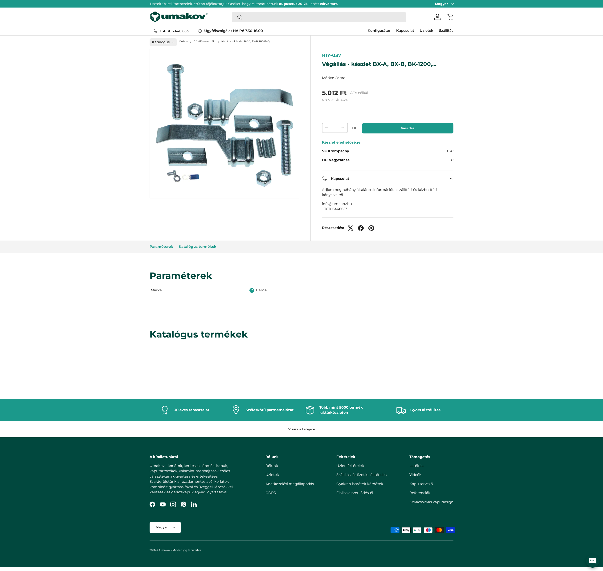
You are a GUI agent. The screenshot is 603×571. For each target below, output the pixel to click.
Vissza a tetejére (301, 429)
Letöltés (416, 465)
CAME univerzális (205, 41)
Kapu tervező (421, 484)
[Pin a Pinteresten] (371, 228)
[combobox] (319, 17)
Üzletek (426, 30)
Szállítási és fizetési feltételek (361, 474)
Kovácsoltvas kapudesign (431, 502)
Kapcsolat (405, 30)
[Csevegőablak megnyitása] (592, 561)
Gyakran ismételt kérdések (359, 484)
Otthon (183, 41)
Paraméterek (161, 246)
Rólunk (271, 465)
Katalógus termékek (197, 246)
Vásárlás (407, 128)
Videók (415, 474)
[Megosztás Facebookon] (361, 228)
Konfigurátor (379, 30)
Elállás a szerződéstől (354, 493)
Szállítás (446, 30)
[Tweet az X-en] (350, 228)
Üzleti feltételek (350, 465)
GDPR (270, 493)
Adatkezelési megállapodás (289, 484)
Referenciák (419, 493)
